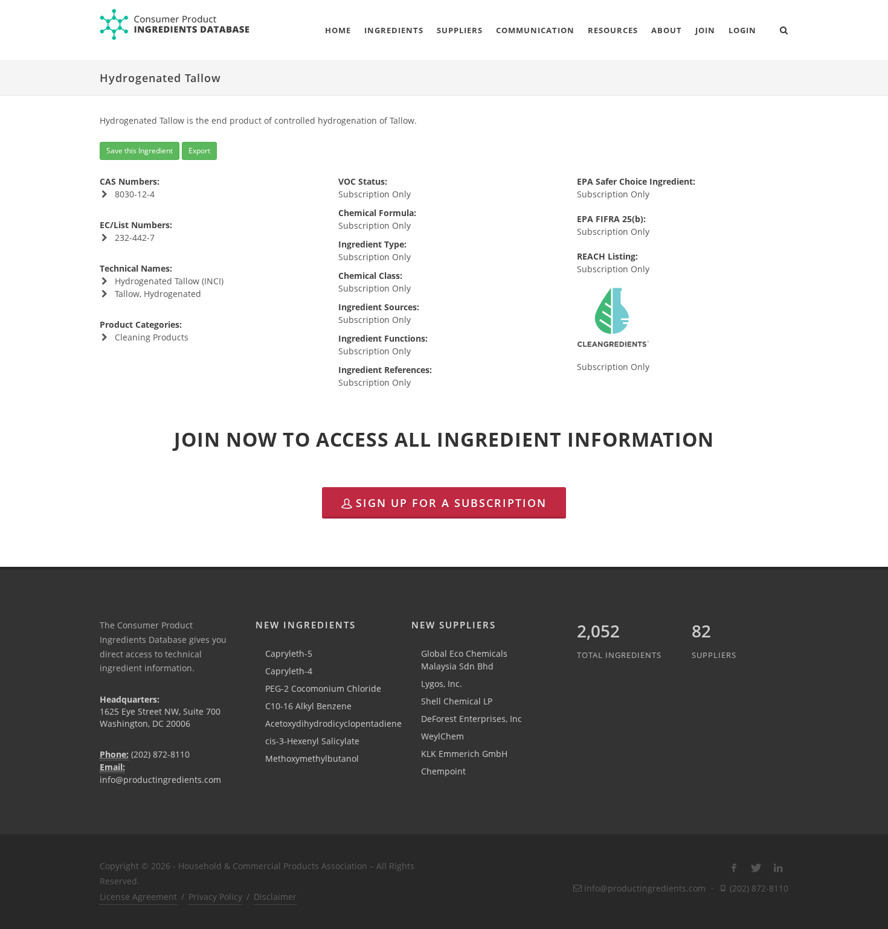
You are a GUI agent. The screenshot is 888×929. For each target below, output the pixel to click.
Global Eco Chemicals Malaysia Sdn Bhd (464, 660)
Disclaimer (275, 896)
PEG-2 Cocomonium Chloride (323, 688)
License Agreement (138, 896)
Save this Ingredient (139, 150)
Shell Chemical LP (456, 701)
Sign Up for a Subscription (451, 503)
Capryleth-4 (288, 671)
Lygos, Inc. (441, 683)
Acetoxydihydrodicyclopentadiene (333, 723)
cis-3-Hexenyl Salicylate (312, 741)
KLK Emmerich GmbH (464, 753)
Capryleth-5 (288, 653)
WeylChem (442, 736)
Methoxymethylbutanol (312, 758)
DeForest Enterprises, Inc (471, 718)
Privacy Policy (215, 896)
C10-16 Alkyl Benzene (308, 706)
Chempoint (443, 771)
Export (199, 150)
